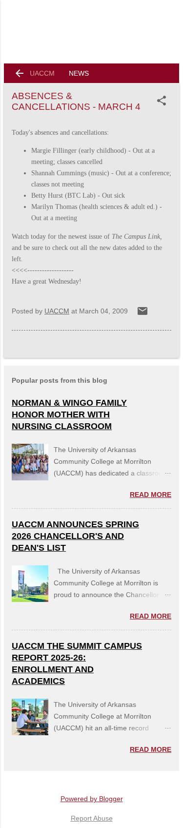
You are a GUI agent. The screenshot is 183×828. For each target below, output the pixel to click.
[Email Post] (142, 314)
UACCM (42, 73)
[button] (163, 100)
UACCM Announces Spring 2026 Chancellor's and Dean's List (75, 536)
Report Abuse (92, 818)
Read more (150, 494)
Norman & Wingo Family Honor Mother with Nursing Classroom (69, 414)
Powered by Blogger (92, 799)
